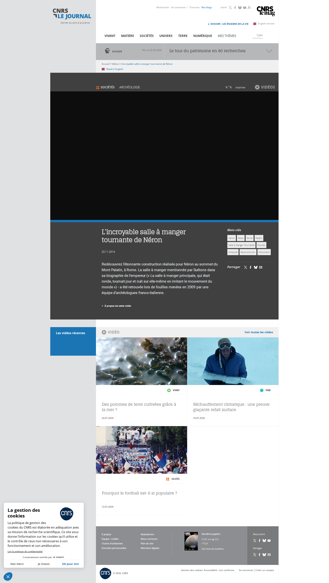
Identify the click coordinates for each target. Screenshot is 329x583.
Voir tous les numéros (213, 548)
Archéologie (129, 87)
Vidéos (115, 63)
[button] (8, 576)
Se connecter (178, 7)
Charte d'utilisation (112, 543)
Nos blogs (206, 7)
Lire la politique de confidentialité (25, 551)
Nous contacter (149, 539)
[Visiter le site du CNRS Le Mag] (266, 11)
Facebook (235, 7)
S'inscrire (194, 7)
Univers (165, 36)
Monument (264, 252)
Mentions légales (150, 548)
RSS (249, 7)
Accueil (105, 63)
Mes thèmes (227, 36)
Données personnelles (114, 548)
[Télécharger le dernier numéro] (191, 541)
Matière (127, 36)
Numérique (202, 36)
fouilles (261, 245)
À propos (106, 534)
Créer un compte (265, 570)
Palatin (259, 238)
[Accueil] (71, 14)
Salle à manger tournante (241, 245)
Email (269, 554)
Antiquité (233, 252)
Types (260, 35)
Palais (241, 238)
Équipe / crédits (110, 539)
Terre (183, 36)
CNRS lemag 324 (210, 539)
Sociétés (147, 36)
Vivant (110, 36)
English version (266, 23)
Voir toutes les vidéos (259, 332)
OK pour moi (70, 564)
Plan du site (147, 543)
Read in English (114, 69)
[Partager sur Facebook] (250, 267)
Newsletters (147, 534)
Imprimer (240, 87)
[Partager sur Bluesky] (255, 267)
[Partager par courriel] (261, 267)
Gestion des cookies (192, 570)
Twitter (230, 7)
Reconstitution (248, 252)
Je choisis (44, 564)
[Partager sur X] (246, 267)
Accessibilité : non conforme (219, 570)
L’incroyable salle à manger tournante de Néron (147, 63)
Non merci (17, 564)
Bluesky (240, 7)
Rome (250, 238)
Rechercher (163, 7)
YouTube (245, 7)
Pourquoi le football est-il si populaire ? (139, 493)
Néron (231, 238)
